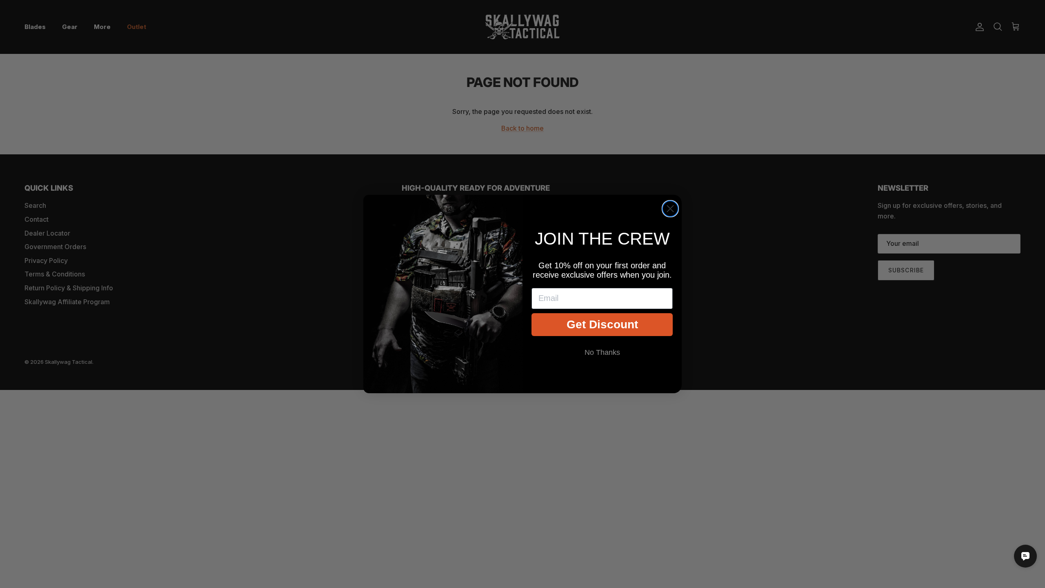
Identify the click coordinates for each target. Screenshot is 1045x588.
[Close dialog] (670, 208)
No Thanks (602, 352)
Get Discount (602, 324)
